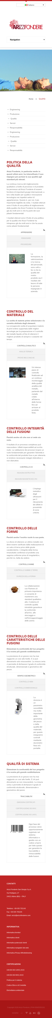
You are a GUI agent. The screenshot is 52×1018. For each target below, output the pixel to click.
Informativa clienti (13, 938)
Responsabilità (16, 128)
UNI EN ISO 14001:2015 (15, 970)
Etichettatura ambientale (15, 990)
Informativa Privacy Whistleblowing (19, 953)
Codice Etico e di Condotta (16, 985)
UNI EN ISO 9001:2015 (15, 975)
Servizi (12, 123)
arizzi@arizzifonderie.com (21, 915)
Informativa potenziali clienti (17, 943)
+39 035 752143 (20, 908)
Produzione (14, 114)
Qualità (14, 119)
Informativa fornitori (14, 933)
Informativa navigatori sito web (18, 948)
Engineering (15, 109)
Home (31, 99)
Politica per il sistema (14, 980)
